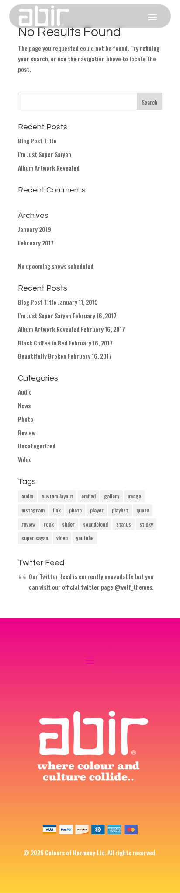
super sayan (34, 537)
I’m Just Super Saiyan (44, 154)
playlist (120, 510)
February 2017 (36, 242)
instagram (33, 510)
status (123, 524)
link (57, 510)
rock (49, 524)
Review (26, 432)
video (62, 537)
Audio (25, 391)
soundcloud (95, 524)
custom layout (57, 496)
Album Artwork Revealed (49, 167)
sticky (146, 524)
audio (27, 496)
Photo (25, 418)
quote (142, 510)
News (24, 405)
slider (68, 524)
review (28, 524)
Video (25, 459)
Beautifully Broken (42, 355)
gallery (111, 496)
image (134, 496)
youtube (84, 537)
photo (75, 510)
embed (88, 496)
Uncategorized (36, 445)
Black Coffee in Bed (42, 342)
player (97, 510)
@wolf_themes (133, 586)
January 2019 (34, 229)
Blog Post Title (37, 140)
